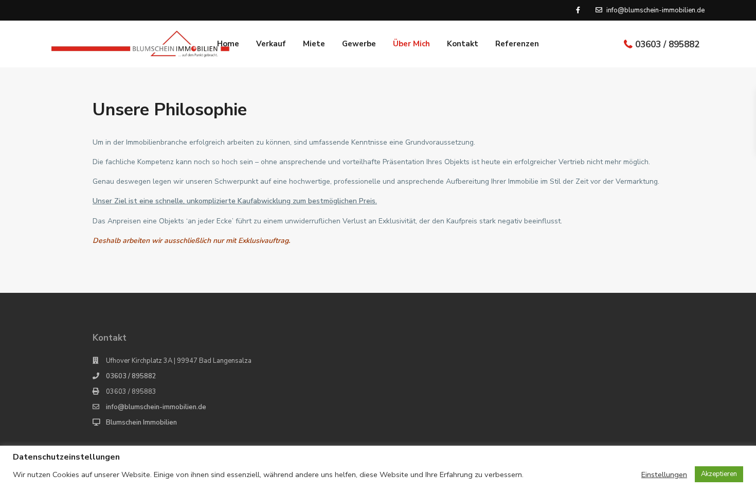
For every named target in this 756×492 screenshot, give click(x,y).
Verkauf (271, 44)
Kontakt (462, 44)
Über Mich (411, 44)
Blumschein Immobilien (141, 422)
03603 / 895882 (667, 44)
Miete (314, 44)
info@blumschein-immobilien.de (156, 407)
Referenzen (517, 44)
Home (228, 44)
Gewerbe (359, 44)
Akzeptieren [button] (719, 474)
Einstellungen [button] (664, 474)
